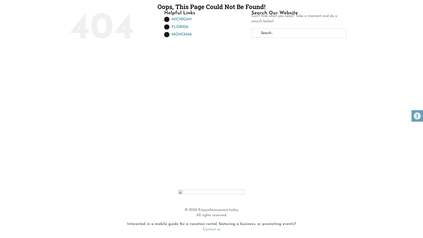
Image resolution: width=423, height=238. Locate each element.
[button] (417, 116)
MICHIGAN (181, 19)
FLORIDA (180, 27)
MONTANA (182, 34)
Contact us (212, 229)
